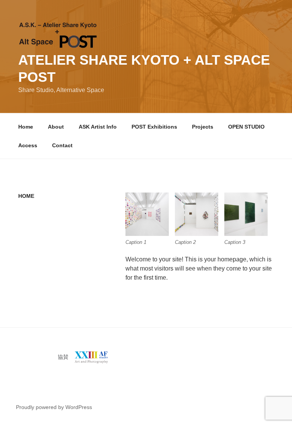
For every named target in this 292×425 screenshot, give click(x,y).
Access (27, 145)
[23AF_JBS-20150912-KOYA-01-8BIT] (246, 214)
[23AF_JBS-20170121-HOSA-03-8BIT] (196, 214)
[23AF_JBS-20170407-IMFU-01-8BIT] (147, 214)
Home (25, 127)
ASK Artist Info (98, 127)
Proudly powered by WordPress (54, 407)
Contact (62, 145)
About (56, 127)
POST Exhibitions (154, 127)
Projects (202, 127)
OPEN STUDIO (246, 127)
